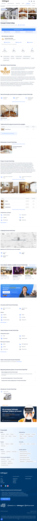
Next (36, 188)
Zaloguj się (14, 480)
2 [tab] (6, 152)
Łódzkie (25, 436)
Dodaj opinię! (19, 361)
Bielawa (26, 276)
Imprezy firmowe (6, 60)
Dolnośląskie (22, 434)
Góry (24, 443)
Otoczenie (33, 3)
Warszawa (3, 434)
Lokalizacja (28, 3)
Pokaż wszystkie (3, 222)
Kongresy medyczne (26, 58)
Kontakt (2, 481)
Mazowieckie (28, 434)
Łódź (6, 436)
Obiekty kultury (22, 461)
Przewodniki (2, 482)
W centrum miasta (19, 56)
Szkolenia (12, 459)
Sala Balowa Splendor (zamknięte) (17, 276)
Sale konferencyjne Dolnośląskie (12, 5)
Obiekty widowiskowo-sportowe (25, 459)
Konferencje (3, 459)
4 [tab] (16, 194)
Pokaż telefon (7, 42)
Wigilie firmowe (18, 58)
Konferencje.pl (3, 5)
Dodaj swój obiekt (28, 478)
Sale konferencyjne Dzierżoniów (25, 5)
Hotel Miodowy (4, 275)
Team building (3, 463)
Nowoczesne (14, 451)
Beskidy (12, 443)
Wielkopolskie (30, 436)
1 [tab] (5, 152)
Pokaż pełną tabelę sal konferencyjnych (8, 133)
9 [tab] (23, 194)
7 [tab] (20, 194)
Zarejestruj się (15, 478)
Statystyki (14, 482)
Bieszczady (3, 445)
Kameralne (3, 451)
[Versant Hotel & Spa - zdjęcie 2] (23, 10)
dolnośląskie (15, 25)
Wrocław (12, 434)
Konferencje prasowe (26, 56)
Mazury (2, 443)
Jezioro (28, 443)
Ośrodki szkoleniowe (29, 461)
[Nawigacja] (34, 1)
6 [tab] (19, 194)
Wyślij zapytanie (6, 292)
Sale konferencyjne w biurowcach (25, 453)
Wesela (32, 58)
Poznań (2, 436)
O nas (1, 478)
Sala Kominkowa (4, 118)
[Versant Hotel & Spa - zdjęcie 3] (32, 10)
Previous (1, 188)
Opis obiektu (4, 3)
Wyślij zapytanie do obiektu (18, 29)
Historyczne (8, 451)
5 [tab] (17, 194)
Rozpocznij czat (14, 292)
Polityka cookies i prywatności (32, 512)
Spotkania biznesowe (4, 465)
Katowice (14, 436)
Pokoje (23, 3)
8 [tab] (22, 194)
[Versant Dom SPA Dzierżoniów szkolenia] (9, 13)
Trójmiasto (7, 443)
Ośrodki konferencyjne (23, 455)
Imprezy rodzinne (6, 58)
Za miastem (33, 443)
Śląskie (21, 436)
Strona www (30, 42)
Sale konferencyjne (11, 3)
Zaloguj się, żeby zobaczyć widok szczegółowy (18, 101)
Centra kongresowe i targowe (24, 457)
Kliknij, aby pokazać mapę (18, 240)
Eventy (8, 459)
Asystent (14, 481)
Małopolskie (22, 438)
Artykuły (2, 480)
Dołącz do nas (5, 499)
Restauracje (18, 3)
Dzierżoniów (10, 25)
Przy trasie (12, 58)
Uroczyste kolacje (6, 56)
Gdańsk (10, 436)
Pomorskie (33, 434)
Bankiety (12, 56)
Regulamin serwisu (33, 511)
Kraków (7, 434)
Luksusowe (3, 453)
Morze (21, 443)
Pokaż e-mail (19, 42)
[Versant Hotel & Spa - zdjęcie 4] (23, 16)
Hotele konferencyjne (23, 451)
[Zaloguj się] (29, 1)
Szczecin (2, 438)
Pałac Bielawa (28, 275)
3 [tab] (14, 194)
